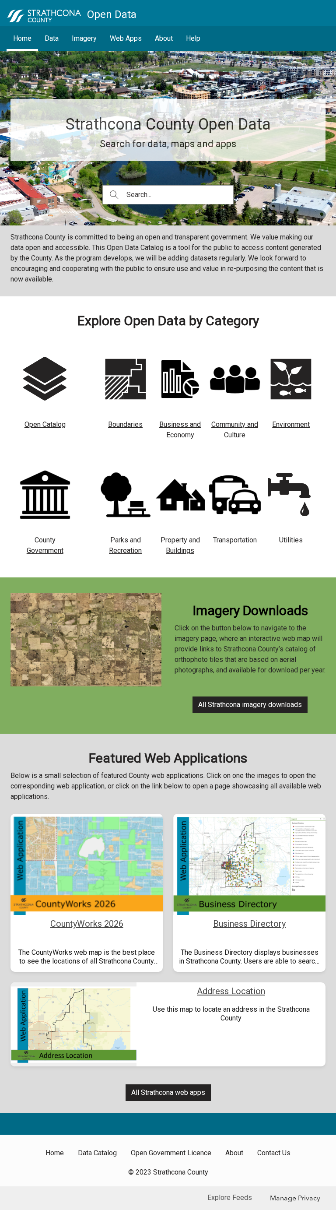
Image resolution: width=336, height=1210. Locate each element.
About (164, 38)
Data (52, 38)
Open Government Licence (171, 1153)
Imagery (84, 38)
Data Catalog (97, 1153)
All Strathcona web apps (168, 1092)
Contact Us (273, 1153)
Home (22, 38)
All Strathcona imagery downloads (250, 704)
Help (193, 38)
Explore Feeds (229, 1197)
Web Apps (126, 38)
